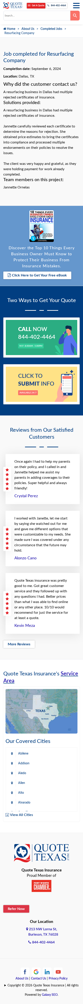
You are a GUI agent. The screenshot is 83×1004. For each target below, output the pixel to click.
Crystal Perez (26, 496)
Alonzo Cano (25, 558)
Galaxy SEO (50, 994)
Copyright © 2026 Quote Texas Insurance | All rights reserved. (43, 988)
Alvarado (24, 802)
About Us (27, 29)
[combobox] (36, 15)
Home (10, 29)
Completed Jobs (51, 29)
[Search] (75, 15)
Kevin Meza (24, 626)
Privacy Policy (58, 978)
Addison (23, 763)
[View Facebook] (25, 971)
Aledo (22, 773)
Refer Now (16, 909)
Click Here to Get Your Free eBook (39, 275)
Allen (21, 783)
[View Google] (36, 971)
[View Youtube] (58, 971)
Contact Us (38, 978)
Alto (21, 792)
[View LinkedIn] (47, 971)
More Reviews (19, 644)
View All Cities (21, 815)
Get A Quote (37, 5)
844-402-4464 (58, 5)
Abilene (23, 753)
